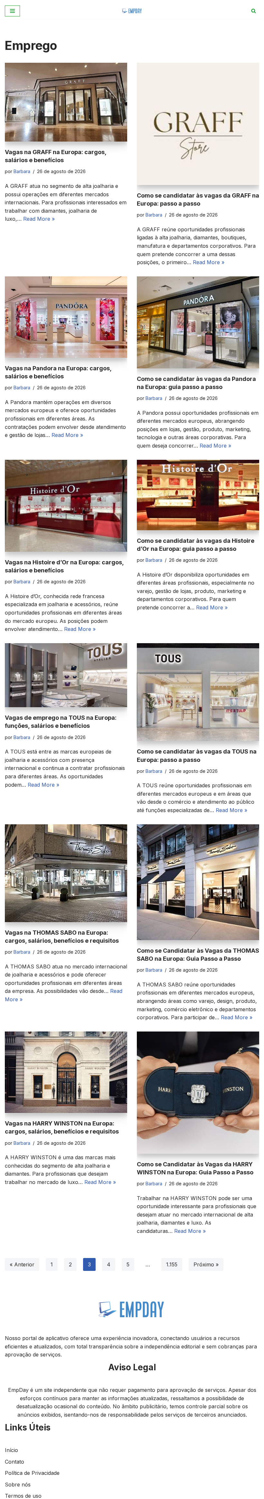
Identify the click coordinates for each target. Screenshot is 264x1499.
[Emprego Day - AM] (132, 10)
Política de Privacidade (32, 1473)
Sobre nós (18, 1484)
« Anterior (22, 1264)
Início (11, 1450)
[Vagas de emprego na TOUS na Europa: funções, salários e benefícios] (66, 675)
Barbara (22, 171)
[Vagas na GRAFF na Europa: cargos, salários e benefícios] (66, 102)
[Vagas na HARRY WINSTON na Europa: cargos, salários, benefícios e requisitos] (66, 1072)
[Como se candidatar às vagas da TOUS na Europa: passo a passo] (198, 692)
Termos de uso (23, 1496)
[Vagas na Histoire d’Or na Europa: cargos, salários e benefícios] (66, 506)
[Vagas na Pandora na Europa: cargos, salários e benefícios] (66, 317)
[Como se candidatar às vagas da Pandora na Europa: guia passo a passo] (198, 322)
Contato (14, 1461)
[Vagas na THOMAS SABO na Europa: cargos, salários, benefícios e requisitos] (66, 873)
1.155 (171, 1264)
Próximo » (206, 1264)
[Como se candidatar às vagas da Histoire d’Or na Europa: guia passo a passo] (198, 495)
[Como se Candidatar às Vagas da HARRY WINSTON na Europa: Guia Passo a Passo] (198, 1093)
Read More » (39, 219)
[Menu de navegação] (12, 10)
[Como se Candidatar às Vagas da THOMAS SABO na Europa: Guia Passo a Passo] (198, 882)
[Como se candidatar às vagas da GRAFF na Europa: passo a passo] (198, 124)
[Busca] (253, 10)
